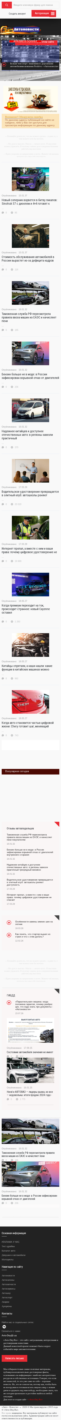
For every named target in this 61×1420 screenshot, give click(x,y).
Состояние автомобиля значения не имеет (30, 1052)
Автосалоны (8, 1280)
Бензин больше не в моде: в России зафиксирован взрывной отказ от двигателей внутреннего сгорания (30, 852)
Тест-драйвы (8, 1246)
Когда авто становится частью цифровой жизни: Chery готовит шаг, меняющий (28, 724)
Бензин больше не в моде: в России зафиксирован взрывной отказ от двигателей (30, 376)
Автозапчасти (9, 1284)
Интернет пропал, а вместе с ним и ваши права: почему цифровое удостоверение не (29, 550)
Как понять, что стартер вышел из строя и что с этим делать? (32, 935)
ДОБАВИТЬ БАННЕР (25, 41)
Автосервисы (8, 1288)
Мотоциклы (7, 1259)
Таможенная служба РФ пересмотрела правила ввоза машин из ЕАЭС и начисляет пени (29, 317)
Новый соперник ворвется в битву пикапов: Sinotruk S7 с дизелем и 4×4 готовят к (29, 201)
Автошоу (6, 1293)
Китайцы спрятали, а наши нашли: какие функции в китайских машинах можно (27, 667)
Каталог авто (8, 1250)
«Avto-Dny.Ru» (35, 1399)
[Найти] (7, 5)
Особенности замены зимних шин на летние (34, 922)
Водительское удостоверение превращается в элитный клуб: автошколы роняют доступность (30, 882)
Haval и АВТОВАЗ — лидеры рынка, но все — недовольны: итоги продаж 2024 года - (30, 1093)
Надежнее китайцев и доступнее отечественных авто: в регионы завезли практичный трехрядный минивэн (27, 867)
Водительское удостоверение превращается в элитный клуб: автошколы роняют (30, 493)
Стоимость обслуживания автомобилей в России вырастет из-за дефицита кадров (28, 258)
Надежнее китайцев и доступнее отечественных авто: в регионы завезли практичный (27, 434)
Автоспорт (7, 1297)
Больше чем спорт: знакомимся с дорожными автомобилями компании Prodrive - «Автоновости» (34, 65)
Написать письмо (14, 1358)
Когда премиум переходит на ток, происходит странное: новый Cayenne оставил (26, 609)
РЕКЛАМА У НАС (10, 1242)
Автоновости (8, 1275)
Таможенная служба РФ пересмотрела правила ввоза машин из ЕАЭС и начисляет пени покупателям (29, 837)
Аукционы (7, 1306)
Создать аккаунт (17, 13)
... (2, 1404)
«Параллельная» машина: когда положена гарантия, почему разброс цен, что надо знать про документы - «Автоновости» (34, 1005)
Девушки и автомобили (13, 1255)
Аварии (5, 1302)
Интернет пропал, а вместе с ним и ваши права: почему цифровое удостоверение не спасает (29, 897)
